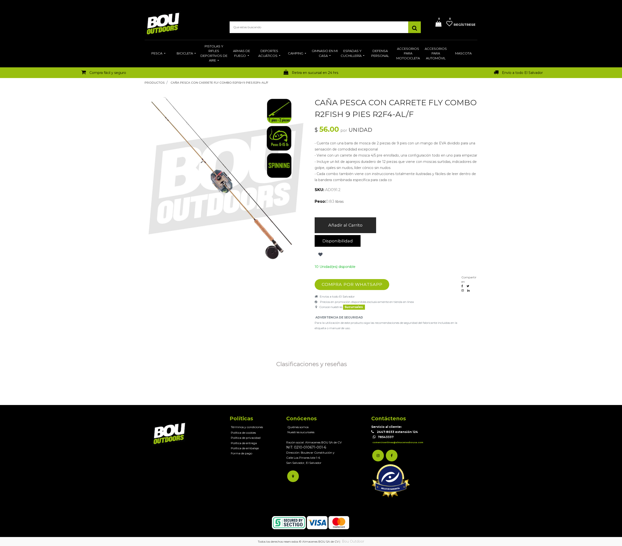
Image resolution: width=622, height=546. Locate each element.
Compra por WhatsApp (352, 284)
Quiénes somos (298, 427)
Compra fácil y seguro (107, 72)
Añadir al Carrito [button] (345, 225)
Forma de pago (241, 453)
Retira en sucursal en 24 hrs (315, 72)
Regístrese (464, 24)
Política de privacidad (245, 438)
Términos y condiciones (247, 427)
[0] (436, 24)
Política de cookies (243, 432)
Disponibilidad (337, 240)
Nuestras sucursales (300, 432)
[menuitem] (158, 53)
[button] (320, 254)
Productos (154, 82)
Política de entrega (244, 443)
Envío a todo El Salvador (522, 72)
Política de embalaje (245, 448)
